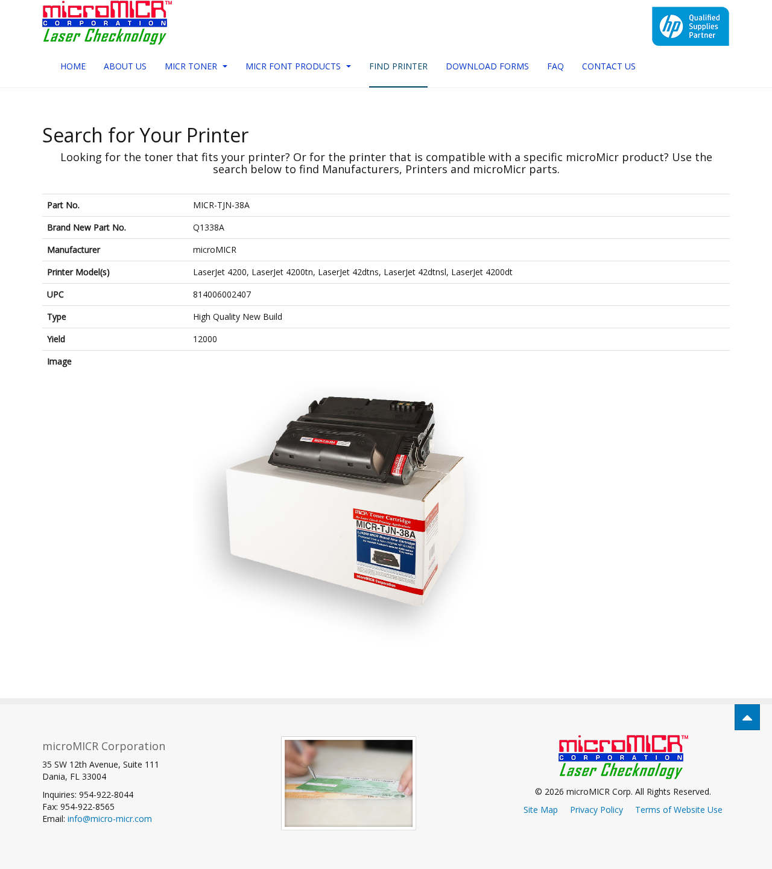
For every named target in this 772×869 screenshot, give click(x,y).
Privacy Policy (596, 809)
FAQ (555, 66)
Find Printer (398, 66)
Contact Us (609, 66)
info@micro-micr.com (110, 818)
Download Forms (487, 66)
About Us (125, 66)
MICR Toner (192, 66)
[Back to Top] (747, 717)
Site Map (541, 809)
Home (73, 66)
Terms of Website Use (679, 809)
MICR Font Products (294, 66)
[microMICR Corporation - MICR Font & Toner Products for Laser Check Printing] (107, 22)
